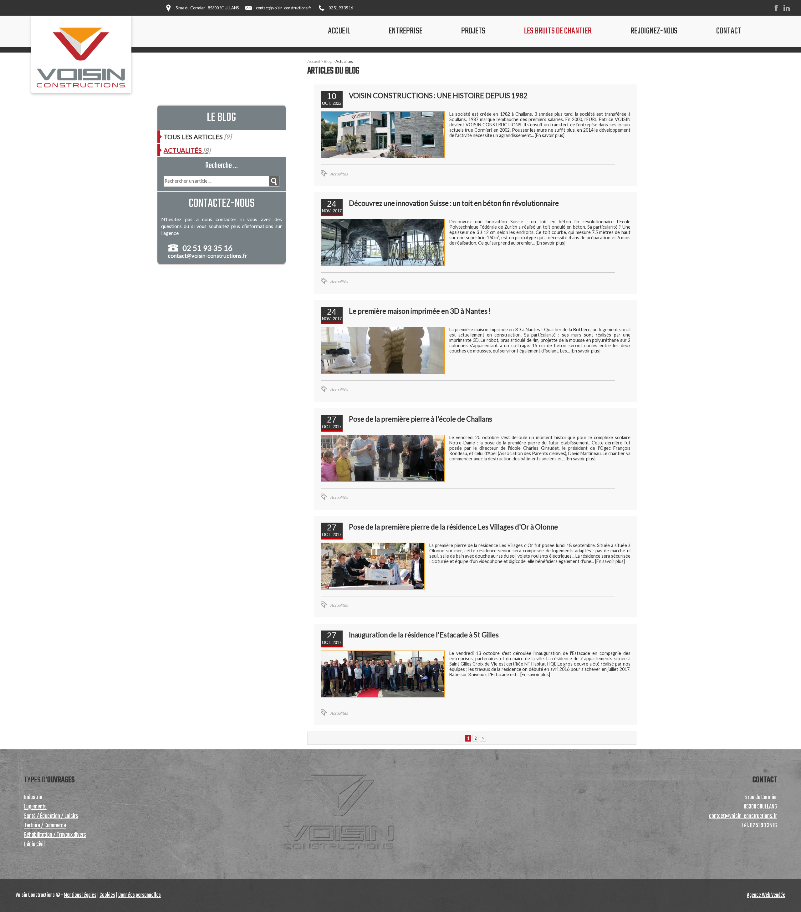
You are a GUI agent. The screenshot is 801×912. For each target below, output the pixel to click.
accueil (339, 31)
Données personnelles (139, 895)
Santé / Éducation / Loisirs (51, 816)
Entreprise (405, 31)
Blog (328, 61)
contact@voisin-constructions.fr (283, 7)
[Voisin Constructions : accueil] (81, 56)
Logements (35, 807)
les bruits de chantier (558, 31)
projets (473, 31)
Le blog (221, 118)
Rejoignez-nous (653, 31)
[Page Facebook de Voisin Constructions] (778, 10)
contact (728, 31)
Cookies (107, 895)
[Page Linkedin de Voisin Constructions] (789, 10)
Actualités (344, 61)
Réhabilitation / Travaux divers (55, 835)
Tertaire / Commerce (45, 825)
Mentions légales (80, 895)
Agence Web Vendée (766, 895)
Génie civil (34, 844)
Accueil (313, 61)
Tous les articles (198, 136)
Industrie (33, 797)
